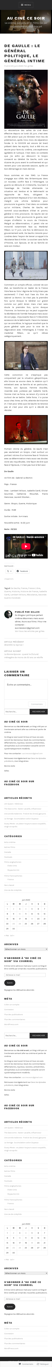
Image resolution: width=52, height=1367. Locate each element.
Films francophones (13, 876)
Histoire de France (29, 591)
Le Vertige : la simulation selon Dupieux (21, 819)
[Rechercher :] (26, 711)
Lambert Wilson (18, 594)
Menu (27, 5)
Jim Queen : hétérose (13, 804)
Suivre (10, 983)
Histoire (15, 591)
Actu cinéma (9, 842)
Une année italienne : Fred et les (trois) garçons (25, 814)
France (24, 588)
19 (32, 919)
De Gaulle (15, 588)
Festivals (8, 857)
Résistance (32, 594)
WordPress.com (11, 1024)
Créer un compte (11, 1004)
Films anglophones (12, 862)
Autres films (9, 847)
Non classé (9, 885)
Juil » (12, 935)
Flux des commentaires (14, 1019)
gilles (30, 66)
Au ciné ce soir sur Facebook (19, 783)
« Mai (6, 935)
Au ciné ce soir (26, 18)
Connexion (9, 1009)
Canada (7, 852)
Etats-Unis (12, 866)
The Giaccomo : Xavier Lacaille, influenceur (22, 809)
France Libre (34, 588)
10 (20, 914)
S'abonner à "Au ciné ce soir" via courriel (22, 960)
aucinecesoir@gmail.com (32, 753)
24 (20, 924)
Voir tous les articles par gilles (29, 631)
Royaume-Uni (13, 870)
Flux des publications (13, 1014)
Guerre (7, 591)
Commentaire (37, 704)
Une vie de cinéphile (13, 890)
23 (14, 924)
